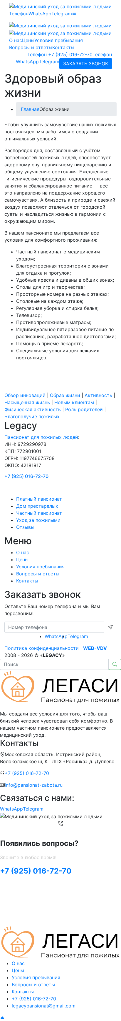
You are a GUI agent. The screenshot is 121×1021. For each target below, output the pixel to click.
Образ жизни (65, 395)
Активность (98, 395)
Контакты (63, 47)
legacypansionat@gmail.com (43, 1006)
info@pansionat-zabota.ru (34, 785)
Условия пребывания (58, 40)
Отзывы (25, 527)
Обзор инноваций (25, 395)
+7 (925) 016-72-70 (60, 54)
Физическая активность (32, 409)
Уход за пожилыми (38, 520)
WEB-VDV (95, 648)
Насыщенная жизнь (27, 402)
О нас (15, 40)
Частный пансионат (39, 513)
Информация (34, 487)
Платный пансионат (39, 499)
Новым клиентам (74, 402)
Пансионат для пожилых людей (41, 437)
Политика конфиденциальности (41, 648)
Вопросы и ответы (30, 47)
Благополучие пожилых (32, 416)
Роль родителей (84, 409)
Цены (28, 40)
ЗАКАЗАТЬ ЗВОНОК (85, 64)
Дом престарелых (37, 506)
